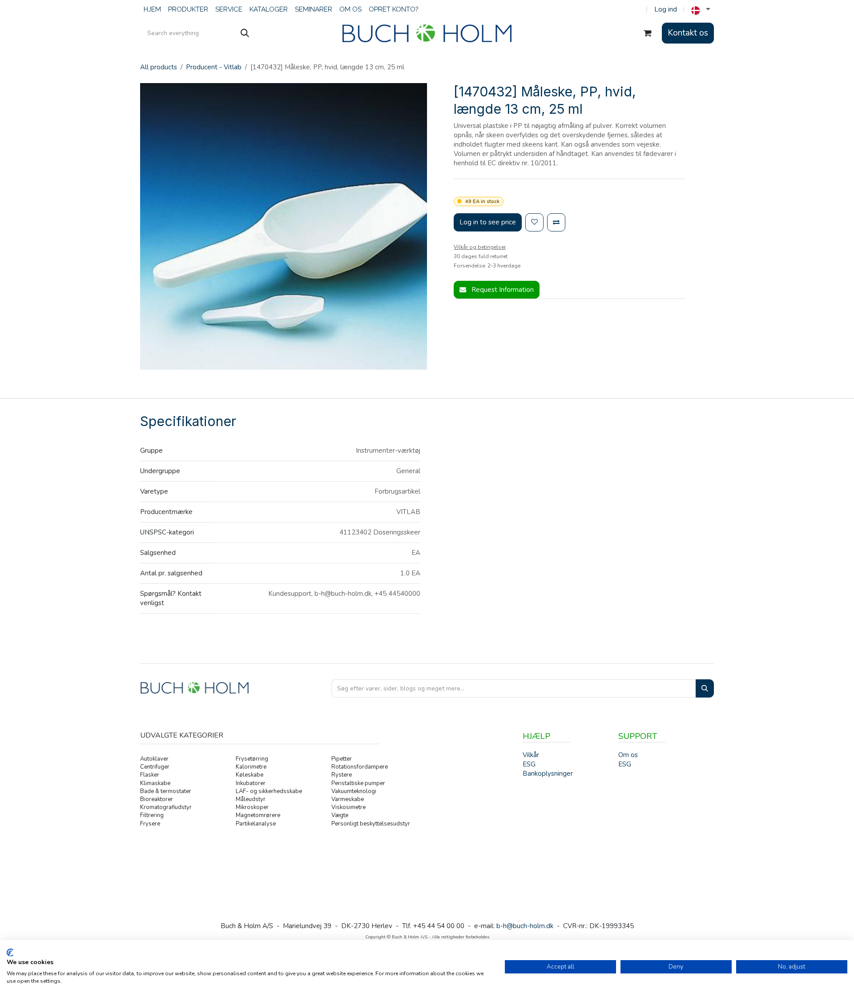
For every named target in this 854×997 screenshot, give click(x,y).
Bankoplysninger (548, 773)
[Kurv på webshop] (647, 33)
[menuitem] (152, 9)
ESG (624, 764)
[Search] (705, 688)
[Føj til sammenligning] (556, 222)
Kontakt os (688, 33)
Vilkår (531, 754)
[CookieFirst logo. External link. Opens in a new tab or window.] (10, 953)
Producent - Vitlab (214, 67)
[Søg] (245, 33)
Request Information (502, 289)
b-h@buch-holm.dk (524, 925)
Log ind (665, 9)
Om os (628, 754)
